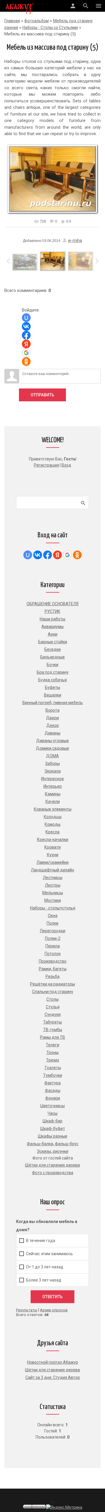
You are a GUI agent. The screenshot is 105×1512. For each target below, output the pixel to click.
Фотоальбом (36, 20)
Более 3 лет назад (43, 1279)
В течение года (40, 1240)
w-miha (75, 240)
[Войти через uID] (26, 317)
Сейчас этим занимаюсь (49, 1253)
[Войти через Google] (26, 352)
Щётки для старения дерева (52, 1369)
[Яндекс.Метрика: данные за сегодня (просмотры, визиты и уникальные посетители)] (64, 1507)
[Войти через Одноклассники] (26, 361)
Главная (12, 20)
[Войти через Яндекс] (26, 344)
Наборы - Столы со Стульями (50, 27)
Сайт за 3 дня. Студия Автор (52, 1377)
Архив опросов (54, 1310)
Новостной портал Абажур (52, 1362)
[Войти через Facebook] (26, 335)
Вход (66, 465)
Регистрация (46, 465)
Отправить (42, 395)
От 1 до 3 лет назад (44, 1266)
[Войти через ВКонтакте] (26, 326)
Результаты (26, 1310)
